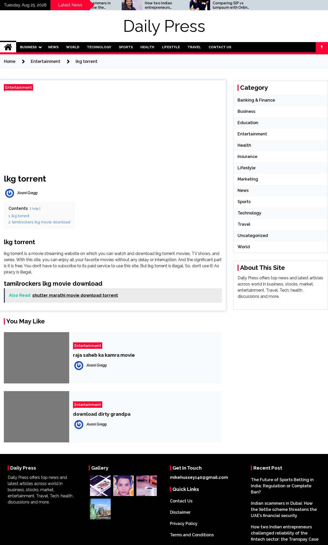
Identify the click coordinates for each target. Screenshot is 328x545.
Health (147, 47)
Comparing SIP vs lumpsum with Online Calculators (222, 5)
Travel (194, 47)
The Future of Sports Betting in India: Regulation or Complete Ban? (282, 485)
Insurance (247, 156)
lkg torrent (25, 178)
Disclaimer (180, 512)
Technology (99, 47)
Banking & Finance (256, 100)
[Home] (8, 47)
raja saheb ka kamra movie (104, 355)
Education (248, 122)
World (72, 47)
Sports (126, 47)
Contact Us (220, 47)
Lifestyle (171, 47)
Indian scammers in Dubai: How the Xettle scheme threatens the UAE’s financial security (284, 509)
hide (35, 209)
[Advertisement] (113, 130)
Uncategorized (253, 235)
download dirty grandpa (101, 414)
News (53, 47)
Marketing (248, 179)
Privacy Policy (184, 523)
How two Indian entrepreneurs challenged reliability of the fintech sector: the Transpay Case (152, 5)
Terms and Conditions (192, 534)
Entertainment (18, 87)
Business (28, 47)
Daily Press (164, 26)
